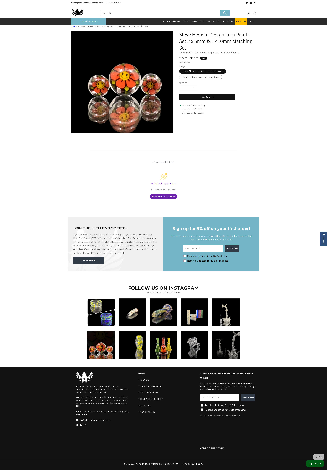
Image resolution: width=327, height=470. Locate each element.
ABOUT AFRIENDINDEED (150, 399)
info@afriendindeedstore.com (88, 3)
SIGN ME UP (232, 248)
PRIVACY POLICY (146, 412)
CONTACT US (144, 405)
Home (74, 26)
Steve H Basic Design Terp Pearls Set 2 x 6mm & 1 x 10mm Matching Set (114, 26)
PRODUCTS (143, 380)
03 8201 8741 (114, 3)
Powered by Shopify (192, 464)
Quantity (183, 83)
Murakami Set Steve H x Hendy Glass (200, 77)
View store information (193, 113)
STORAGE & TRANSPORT (150, 386)
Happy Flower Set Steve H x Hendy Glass (203, 71)
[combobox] (165, 13)
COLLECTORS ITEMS (148, 393)
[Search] (225, 13)
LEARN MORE (88, 260)
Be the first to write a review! (163, 196)
